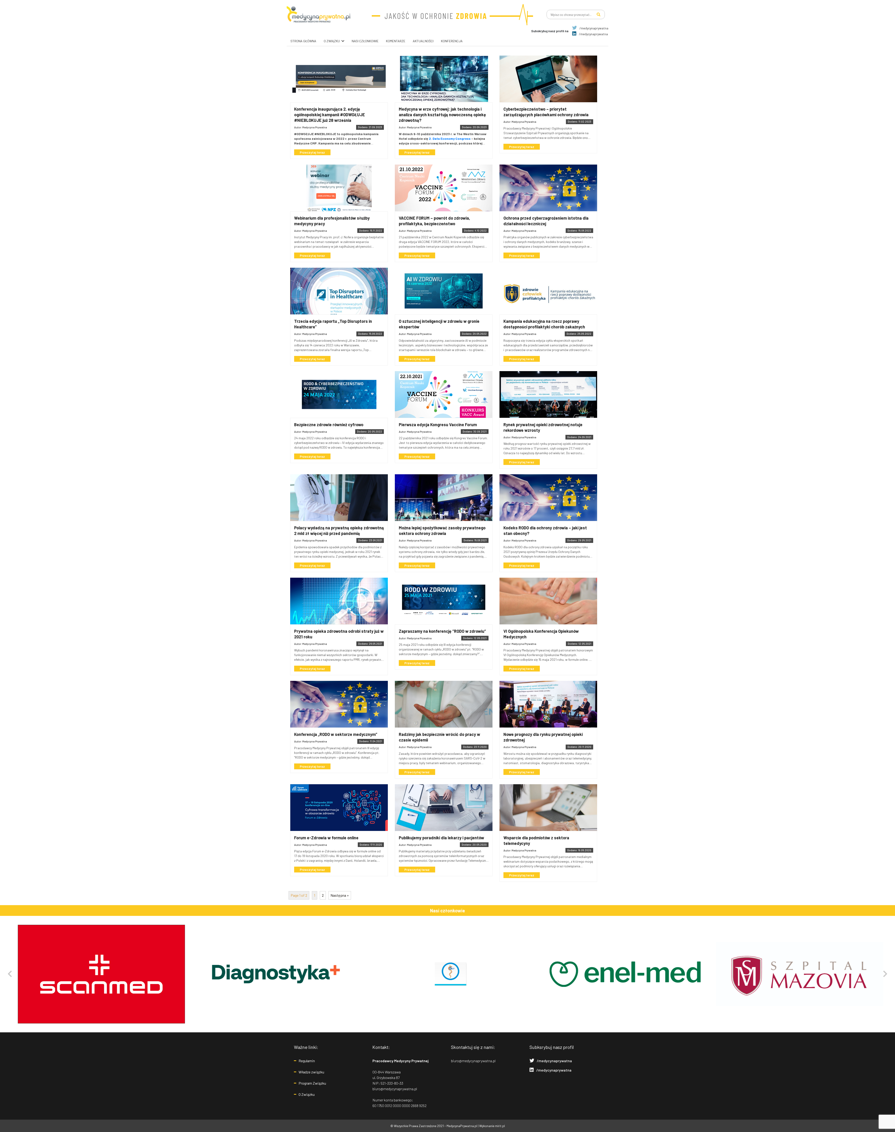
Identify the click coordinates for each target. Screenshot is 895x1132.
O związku (332, 41)
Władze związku (311, 1072)
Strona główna (303, 41)
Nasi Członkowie (365, 41)
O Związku (307, 1094)
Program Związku (312, 1083)
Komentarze (395, 41)
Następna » (339, 895)
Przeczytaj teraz (312, 152)
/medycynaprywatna (593, 28)
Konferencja (452, 41)
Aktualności (423, 41)
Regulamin (307, 1060)
